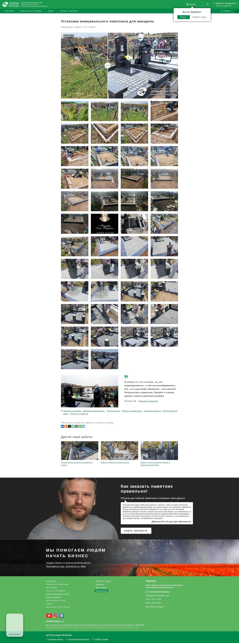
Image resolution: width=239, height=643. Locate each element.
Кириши (151, 580)
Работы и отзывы (31, 11)
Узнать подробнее (224, 6)
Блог (51, 11)
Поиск (227, 11)
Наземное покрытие (152, 411)
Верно (183, 17)
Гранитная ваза (113, 411)
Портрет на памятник (79, 414)
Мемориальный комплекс (94, 411)
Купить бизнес (69, 11)
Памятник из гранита (72, 411)
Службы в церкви (101, 639)
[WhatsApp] (79, 426)
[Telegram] (83, 426)
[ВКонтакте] (62, 426)
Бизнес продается (226, 3)
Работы (78, 27)
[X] (69, 426)
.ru (55, 621)
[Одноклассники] (65, 426)
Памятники (51, 581)
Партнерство (101, 591)
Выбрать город (199, 17)
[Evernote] (72, 426)
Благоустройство (53, 597)
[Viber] (76, 426)
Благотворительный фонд (78, 639)
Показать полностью (148, 401)
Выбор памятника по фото (57, 594)
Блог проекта (101, 587)
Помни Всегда (67, 27)
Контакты (100, 584)
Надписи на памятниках (131, 411)
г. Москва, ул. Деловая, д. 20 (157, 595)
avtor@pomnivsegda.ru (159, 592)
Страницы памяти (55, 639)
